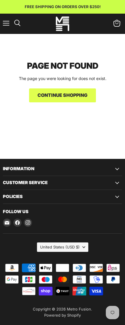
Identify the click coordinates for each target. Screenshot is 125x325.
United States (60, 247)
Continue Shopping (63, 95)
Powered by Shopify (62, 315)
